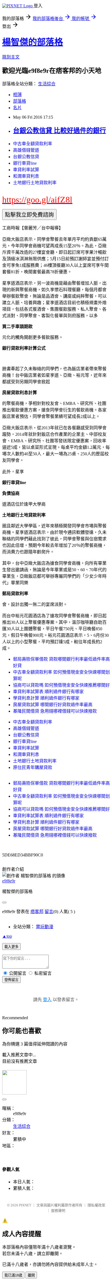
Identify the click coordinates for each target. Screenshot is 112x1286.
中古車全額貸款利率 (32, 143)
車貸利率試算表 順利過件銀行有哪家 (48, 691)
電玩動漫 (44, 926)
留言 (49, 911)
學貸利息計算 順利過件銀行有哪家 (46, 698)
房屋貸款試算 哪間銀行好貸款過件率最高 (52, 704)
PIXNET (25, 1205)
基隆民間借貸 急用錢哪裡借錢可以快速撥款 (55, 711)
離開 (31, 1275)
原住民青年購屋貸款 (32, 767)
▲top (7, 936)
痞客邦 (36, 911)
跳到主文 (11, 57)
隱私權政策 (96, 1205)
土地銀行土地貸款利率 (35, 182)
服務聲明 (58, 1211)
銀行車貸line (25, 163)
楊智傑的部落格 (32, 42)
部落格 (19, 101)
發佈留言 (11, 980)
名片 (17, 107)
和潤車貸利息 (26, 176)
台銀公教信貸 (26, 156)
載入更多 (11, 947)
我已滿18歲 (13, 1275)
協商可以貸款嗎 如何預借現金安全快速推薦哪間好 (61, 685)
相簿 (17, 94)
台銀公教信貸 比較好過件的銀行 (59, 130)
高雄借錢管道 (26, 150)
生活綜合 (46, 84)
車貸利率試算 (26, 169)
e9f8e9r (8, 881)
